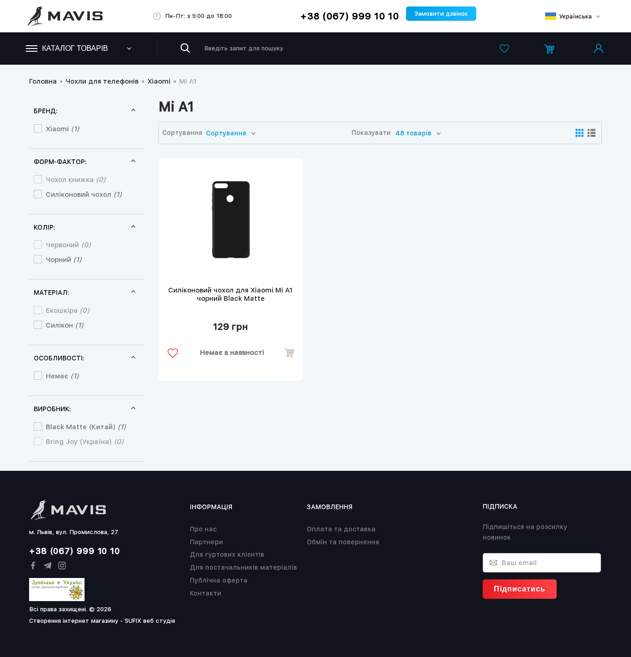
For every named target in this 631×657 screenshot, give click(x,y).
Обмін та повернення (343, 542)
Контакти (205, 593)
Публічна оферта (219, 580)
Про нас (203, 529)
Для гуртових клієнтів (227, 554)
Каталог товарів (75, 48)
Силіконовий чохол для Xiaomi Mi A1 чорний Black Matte (230, 294)
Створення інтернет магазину (73, 620)
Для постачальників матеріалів (243, 567)
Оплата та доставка (341, 529)
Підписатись (520, 589)
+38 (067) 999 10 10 (349, 16)
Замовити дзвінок (441, 13)
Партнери (206, 542)
